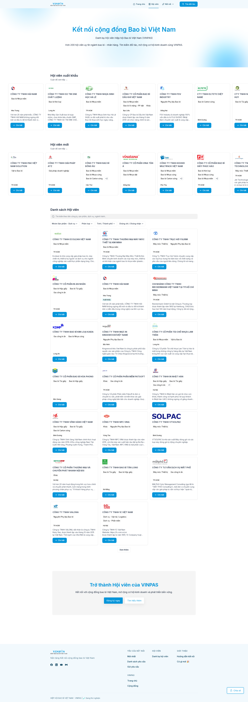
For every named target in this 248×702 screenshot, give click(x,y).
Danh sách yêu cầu (136, 661)
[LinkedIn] (56, 665)
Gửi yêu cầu (133, 666)
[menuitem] (138, 4)
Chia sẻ (237, 690)
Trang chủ (132, 680)
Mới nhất (131, 656)
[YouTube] (61, 665)
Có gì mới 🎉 (183, 661)
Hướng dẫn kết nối (186, 656)
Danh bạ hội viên (160, 656)
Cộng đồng (132, 686)
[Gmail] (66, 665)
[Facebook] (51, 665)
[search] (127, 216)
